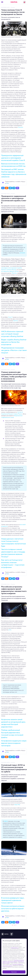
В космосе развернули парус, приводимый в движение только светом (12, 900)
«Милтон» (14, 273)
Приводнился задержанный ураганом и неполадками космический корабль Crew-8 (13, 157)
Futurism (20, 127)
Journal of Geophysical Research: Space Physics (12, 413)
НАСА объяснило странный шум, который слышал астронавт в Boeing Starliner (12, 334)
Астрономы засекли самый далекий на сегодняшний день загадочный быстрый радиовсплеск (13, 723)
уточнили (22, 253)
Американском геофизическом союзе (11, 416)
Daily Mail (17, 805)
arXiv (9, 630)
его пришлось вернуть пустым (10, 271)
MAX (7, 183)
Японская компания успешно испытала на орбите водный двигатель (12, 908)
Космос (13, 7)
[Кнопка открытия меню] (2, 2)
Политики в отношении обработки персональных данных (13, 960)
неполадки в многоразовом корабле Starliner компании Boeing (11, 269)
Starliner (15, 321)
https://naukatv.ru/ (14, 947)
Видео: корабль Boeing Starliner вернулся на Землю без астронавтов (13, 342)
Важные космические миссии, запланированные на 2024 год (13, 164)
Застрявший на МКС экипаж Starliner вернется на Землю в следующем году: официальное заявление (13, 173)
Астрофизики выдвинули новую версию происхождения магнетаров (13, 743)
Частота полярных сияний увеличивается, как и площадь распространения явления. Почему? (13, 553)
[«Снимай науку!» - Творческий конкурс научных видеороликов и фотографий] (24, 2)
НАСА (6, 821)
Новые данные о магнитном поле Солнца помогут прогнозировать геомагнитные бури (13, 542)
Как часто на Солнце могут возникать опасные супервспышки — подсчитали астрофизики (12, 563)
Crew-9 (10, 317)
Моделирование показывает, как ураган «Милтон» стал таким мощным (14, 350)
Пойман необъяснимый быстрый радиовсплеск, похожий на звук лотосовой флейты (12, 734)
